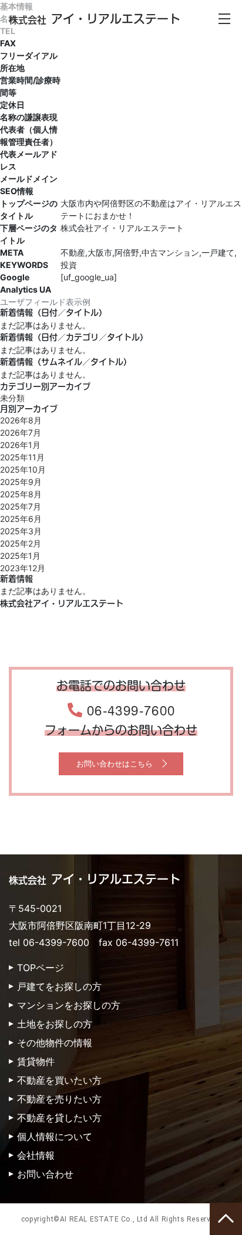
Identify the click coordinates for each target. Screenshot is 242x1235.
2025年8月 (21, 494)
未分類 (12, 398)
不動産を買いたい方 (59, 1080)
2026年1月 (20, 445)
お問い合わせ (45, 1174)
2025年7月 (20, 506)
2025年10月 (23, 469)
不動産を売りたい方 (59, 1099)
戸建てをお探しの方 (59, 986)
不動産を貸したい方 (59, 1118)
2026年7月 (20, 432)
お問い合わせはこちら (114, 763)
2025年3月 (21, 531)
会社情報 (36, 1155)
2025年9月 (21, 482)
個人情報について (54, 1136)
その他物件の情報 (54, 1043)
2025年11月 (22, 457)
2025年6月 (21, 519)
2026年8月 (21, 420)
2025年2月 (20, 543)
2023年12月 (22, 568)
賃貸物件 (36, 1061)
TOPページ (40, 967)
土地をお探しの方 (54, 1024)
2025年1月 (20, 556)
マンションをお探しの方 (68, 1005)
